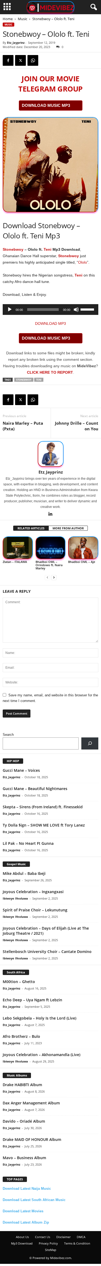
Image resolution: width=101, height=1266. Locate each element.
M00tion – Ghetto (19, 981)
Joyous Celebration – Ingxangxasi (33, 891)
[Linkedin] (50, 514)
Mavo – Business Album (24, 1157)
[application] (50, 309)
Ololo (82, 262)
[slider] (88, 309)
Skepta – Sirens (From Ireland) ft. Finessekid (43, 806)
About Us (22, 1237)
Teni (47, 249)
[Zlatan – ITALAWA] (18, 547)
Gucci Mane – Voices (21, 770)
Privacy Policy (48, 1243)
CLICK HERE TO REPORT (50, 372)
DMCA (81, 1237)
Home (8, 18)
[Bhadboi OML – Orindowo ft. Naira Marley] (51, 547)
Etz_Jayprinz (16, 43)
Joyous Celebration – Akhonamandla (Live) (41, 1054)
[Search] (89, 743)
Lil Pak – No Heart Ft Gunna (28, 843)
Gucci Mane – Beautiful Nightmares (35, 788)
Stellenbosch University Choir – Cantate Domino (47, 951)
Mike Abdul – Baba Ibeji (24, 873)
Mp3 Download (22, 1243)
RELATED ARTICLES (31, 528)
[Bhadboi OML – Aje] (83, 547)
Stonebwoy (13, 249)
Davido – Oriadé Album (24, 1121)
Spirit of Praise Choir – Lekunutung (35, 909)
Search (8, 735)
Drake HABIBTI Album (22, 1084)
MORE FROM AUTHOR (68, 528)
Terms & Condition (77, 1243)
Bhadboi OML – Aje (81, 562)
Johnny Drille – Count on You (76, 425)
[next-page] (54, 577)
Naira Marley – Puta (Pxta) (23, 425)
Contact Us (42, 1237)
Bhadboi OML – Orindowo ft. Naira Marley (49, 565)
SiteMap (50, 1250)
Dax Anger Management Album (31, 1102)
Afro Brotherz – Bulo (21, 1036)
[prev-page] (47, 577)
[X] (20, 60)
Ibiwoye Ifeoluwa (15, 898)
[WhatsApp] (32, 60)
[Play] (9, 309)
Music (22, 18)
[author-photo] (50, 454)
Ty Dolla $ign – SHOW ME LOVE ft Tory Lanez (44, 825)
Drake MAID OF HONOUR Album (32, 1139)
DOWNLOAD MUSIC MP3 (46, 105)
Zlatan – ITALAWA (15, 562)
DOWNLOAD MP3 (50, 323)
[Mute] (76, 309)
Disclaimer (63, 1237)
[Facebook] (8, 60)
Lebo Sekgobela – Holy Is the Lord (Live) (39, 1018)
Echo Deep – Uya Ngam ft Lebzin (32, 999)
